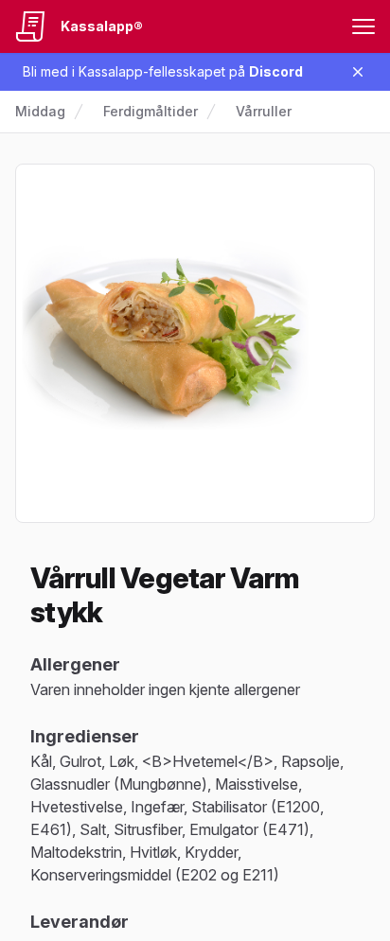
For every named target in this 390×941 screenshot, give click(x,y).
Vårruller (264, 111)
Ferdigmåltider (150, 111)
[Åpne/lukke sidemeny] (363, 26)
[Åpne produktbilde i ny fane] (195, 343)
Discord (276, 71)
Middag (40, 111)
